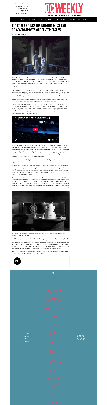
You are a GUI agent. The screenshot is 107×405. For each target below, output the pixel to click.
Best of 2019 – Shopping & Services (54, 308)
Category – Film (53, 334)
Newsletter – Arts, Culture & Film (54, 362)
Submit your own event (53, 391)
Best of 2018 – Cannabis (54, 287)
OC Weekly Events (53, 381)
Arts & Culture (48, 20)
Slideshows (72, 20)
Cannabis (63, 20)
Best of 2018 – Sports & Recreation (54, 295)
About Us (28, 333)
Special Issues (53, 389)
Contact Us (27, 336)
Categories (54, 316)
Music (40, 20)
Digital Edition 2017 (54, 352)
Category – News (53, 342)
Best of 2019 (54, 298)
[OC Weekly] (20, 4)
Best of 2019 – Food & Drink (54, 305)
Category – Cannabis (53, 332)
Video (53, 399)
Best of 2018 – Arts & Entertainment (54, 285)
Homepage (53, 355)
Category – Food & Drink (53, 337)
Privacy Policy (26, 342)
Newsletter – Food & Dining (54, 373)
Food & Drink (31, 20)
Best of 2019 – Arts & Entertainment (54, 300)
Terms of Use (26, 339)
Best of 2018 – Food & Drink (54, 290)
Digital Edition (82, 20)
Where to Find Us (53, 402)
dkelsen (14, 35)
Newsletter (53, 358)
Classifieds (53, 345)
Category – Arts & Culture (53, 329)
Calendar (53, 314)
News (22, 20)
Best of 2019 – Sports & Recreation (54, 311)
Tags (54, 324)
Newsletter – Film (54, 370)
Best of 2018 (54, 283)
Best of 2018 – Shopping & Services (54, 292)
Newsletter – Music (54, 375)
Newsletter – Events (54, 368)
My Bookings (54, 321)
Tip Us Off (53, 397)
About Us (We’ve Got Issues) (53, 275)
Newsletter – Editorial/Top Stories (54, 365)
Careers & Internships (53, 327)
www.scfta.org (31, 253)
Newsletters (53, 360)
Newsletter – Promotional (54, 378)
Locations (54, 318)
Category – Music (53, 340)
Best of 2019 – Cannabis (54, 303)
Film (57, 20)
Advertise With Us (53, 277)
